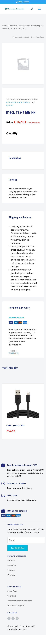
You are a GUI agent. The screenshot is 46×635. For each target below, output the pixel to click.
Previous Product (21, 37)
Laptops (11, 570)
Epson (9, 105)
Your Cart (11, 596)
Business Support (15, 605)
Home (5, 26)
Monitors (11, 565)
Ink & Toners (31, 26)
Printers (11, 575)
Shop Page (12, 591)
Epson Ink (11, 102)
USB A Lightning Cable (15, 425)
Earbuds (11, 560)
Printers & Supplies (17, 26)
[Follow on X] (13, 618)
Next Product (37, 37)
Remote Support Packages (19, 601)
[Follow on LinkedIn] (17, 618)
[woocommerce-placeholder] (23, 64)
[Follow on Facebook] (8, 618)
